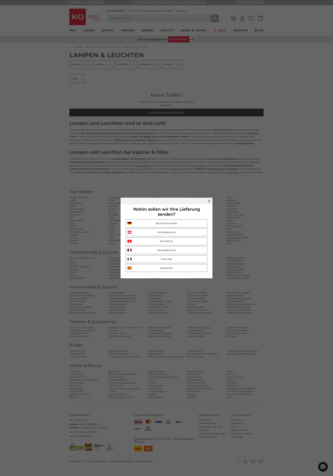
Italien (166, 259)
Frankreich (166, 250)
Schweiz (166, 241)
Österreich (166, 232)
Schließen (209, 201)
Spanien (166, 268)
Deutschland (166, 223)
